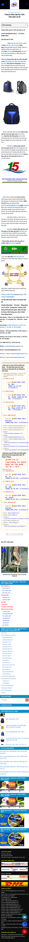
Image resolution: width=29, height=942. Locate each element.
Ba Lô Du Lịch (6, 592)
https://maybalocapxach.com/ (17, 439)
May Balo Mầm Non (7, 649)
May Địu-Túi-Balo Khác (8, 671)
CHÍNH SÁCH (5, 681)
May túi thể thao (6, 674)
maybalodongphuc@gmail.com (14, 346)
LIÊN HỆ (3, 692)
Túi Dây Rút (5, 622)
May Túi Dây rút (6, 669)
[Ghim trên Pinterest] (19, 534)
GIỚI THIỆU (4, 633)
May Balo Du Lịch (6, 642)
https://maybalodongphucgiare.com (14, 909)
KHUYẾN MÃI (5, 683)
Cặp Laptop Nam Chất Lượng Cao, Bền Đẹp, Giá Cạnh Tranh (13, 762)
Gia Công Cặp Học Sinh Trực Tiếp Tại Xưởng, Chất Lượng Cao (14, 773)
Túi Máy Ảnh (5, 620)
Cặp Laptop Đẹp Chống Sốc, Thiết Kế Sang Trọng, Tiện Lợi (14, 768)
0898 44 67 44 (9, 492)
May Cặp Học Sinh (7, 653)
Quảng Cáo (12, 243)
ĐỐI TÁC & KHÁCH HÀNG (7, 685)
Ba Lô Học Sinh (6, 590)
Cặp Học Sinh (6, 599)
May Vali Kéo (5, 660)
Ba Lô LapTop (6, 588)
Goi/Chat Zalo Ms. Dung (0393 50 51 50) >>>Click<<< (17, 408)
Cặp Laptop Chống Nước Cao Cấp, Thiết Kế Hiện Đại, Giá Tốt (13, 757)
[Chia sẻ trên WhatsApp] (7, 534)
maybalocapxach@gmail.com (11, 900)
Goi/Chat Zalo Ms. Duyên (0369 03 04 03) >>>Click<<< (17, 397)
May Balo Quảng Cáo (7, 639)
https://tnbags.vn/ (14, 522)
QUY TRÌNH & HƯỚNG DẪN (8, 676)
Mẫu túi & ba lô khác (7, 609)
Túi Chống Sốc (6, 616)
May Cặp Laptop (6, 655)
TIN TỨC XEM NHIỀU (6, 690)
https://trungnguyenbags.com (13, 912)
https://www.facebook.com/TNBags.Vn (15, 526)
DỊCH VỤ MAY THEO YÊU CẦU (8, 635)
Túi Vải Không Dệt (7, 613)
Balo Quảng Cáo (9, 61)
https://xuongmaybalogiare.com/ (13, 905)
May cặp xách (18, 256)
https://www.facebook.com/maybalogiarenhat (16, 446)
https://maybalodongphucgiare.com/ (14, 437)
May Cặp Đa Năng (6, 658)
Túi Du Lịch (4, 604)
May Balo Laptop (6, 644)
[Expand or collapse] (26, 25)
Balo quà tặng (19, 61)
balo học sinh (10, 45)
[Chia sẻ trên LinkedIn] (21, 534)
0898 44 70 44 (9, 481)
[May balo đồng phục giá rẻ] (14, 4)
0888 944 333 (12, 415)
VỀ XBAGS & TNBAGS (6, 688)
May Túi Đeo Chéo (6, 667)
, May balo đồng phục (19, 148)
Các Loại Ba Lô (5, 586)
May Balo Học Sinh (7, 646)
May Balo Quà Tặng (7, 637)
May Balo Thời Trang (7, 651)
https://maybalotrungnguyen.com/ (14, 433)
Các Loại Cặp (5, 595)
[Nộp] (27, 700)
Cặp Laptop (5, 597)
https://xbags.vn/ (12, 515)
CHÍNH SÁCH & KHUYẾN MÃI (8, 678)
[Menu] (2, 4)
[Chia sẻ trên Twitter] (13, 534)
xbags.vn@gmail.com (13, 513)
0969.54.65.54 (9, 471)
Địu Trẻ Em (5, 625)
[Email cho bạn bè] (16, 534)
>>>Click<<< (23, 422)
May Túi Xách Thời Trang (8, 665)
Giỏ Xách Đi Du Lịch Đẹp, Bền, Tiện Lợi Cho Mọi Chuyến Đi (13, 752)
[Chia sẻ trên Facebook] (10, 534)
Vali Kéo (3, 602)
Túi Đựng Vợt (6, 618)
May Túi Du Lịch (6, 662)
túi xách (16, 45)
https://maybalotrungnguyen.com (13, 910)
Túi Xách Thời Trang (7, 606)
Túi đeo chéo (6, 611)
